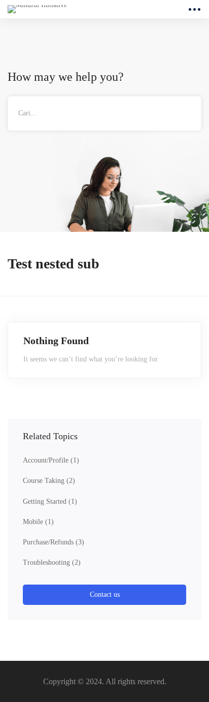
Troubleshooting (52, 562)
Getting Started (50, 501)
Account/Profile (51, 460)
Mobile (38, 522)
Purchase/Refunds (53, 542)
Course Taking (49, 480)
